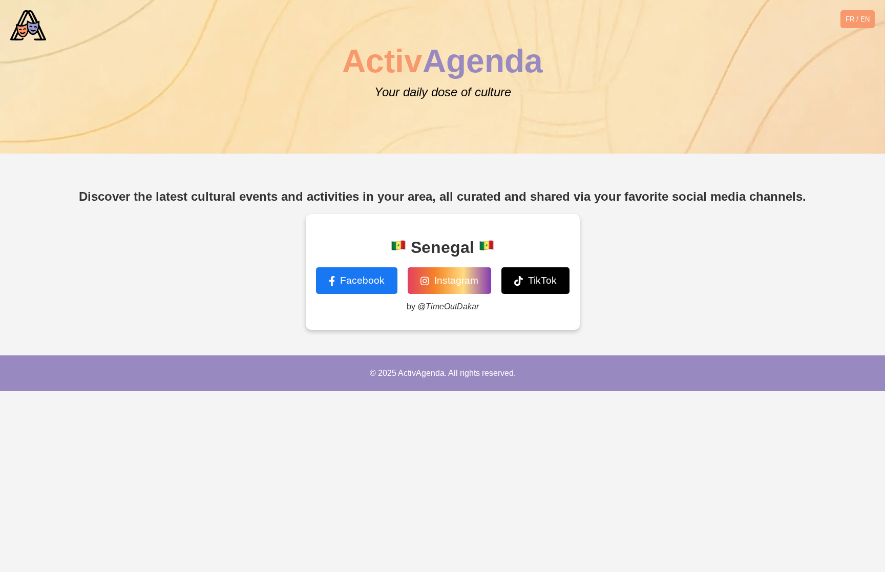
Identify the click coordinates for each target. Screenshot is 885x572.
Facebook (362, 280)
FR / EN (858, 19)
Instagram (456, 280)
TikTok (542, 280)
